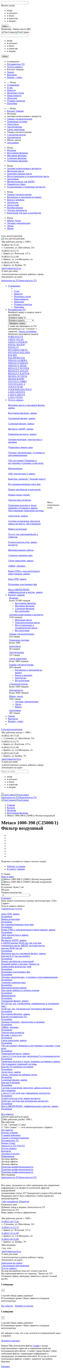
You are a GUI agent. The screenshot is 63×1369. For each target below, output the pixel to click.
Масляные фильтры (17, 155)
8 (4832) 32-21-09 (10, 1233)
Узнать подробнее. (27, 331)
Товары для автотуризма (19, 194)
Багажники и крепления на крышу (24, 197)
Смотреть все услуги (11, 908)
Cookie (36, 1345)
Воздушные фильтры (17, 153)
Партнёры (12, 103)
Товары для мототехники (19, 119)
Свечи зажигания (15, 129)
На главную (7, 1130)
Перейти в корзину (10, 1340)
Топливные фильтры (17, 161)
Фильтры (11, 150)
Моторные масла (15, 171)
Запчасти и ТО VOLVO (13, 1145)
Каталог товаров (15, 111)
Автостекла (13, 124)
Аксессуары (13, 205)
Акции (10, 72)
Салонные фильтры (17, 158)
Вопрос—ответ (14, 77)
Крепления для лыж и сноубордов (24, 213)
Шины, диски (14, 220)
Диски (10, 226)
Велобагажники (15, 207)
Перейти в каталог (24, 1306)
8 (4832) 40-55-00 (10, 1239)
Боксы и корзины (15, 199)
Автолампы (13, 142)
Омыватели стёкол (16, 184)
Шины (10, 228)
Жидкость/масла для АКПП (21, 181)
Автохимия (12, 179)
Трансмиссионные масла (19, 173)
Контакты (12, 74)
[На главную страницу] (15, 795)
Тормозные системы (17, 121)
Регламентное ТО (16, 64)
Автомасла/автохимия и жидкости (24, 168)
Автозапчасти (14, 137)
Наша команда (14, 95)
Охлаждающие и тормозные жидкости (26, 187)
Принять (5, 1366)
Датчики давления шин (18, 223)
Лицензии (12, 98)
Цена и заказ (7, 876)
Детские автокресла (17, 210)
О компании (13, 85)
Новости (11, 90)
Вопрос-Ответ (8, 1143)
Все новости (7, 1114)
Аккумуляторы (14, 127)
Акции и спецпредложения (15, 1138)
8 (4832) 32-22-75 (10, 1227)
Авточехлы (12, 202)
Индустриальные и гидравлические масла (28, 176)
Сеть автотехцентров (11, 729)
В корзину (6, 898)
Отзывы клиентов (16, 101)
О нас (10, 87)
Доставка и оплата (10, 1153)
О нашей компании (11, 1135)
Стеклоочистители (16, 134)
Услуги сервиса (14, 67)
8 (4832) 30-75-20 (10, 1221)
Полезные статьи (15, 93)
